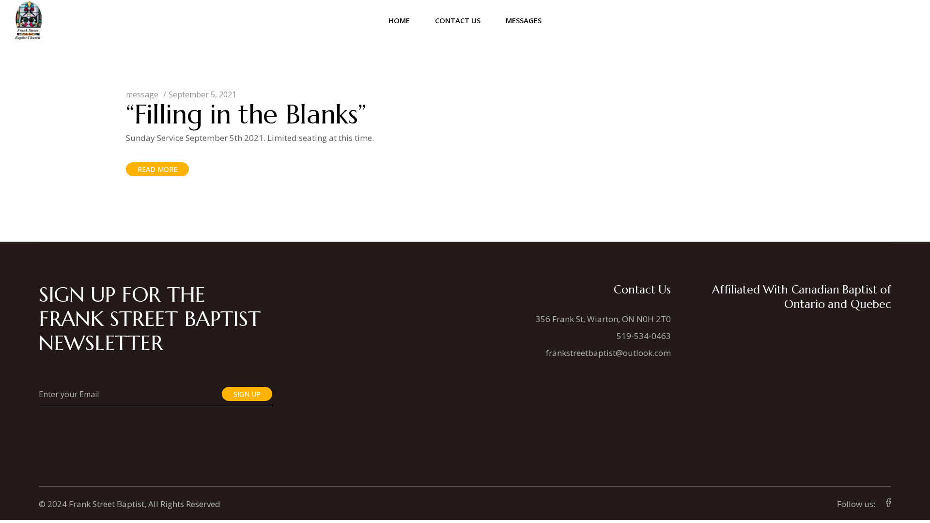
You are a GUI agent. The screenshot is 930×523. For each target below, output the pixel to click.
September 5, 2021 (202, 94)
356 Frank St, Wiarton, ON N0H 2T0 (603, 318)
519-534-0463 (644, 335)
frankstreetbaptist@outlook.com (608, 352)
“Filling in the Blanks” (246, 114)
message (142, 94)
